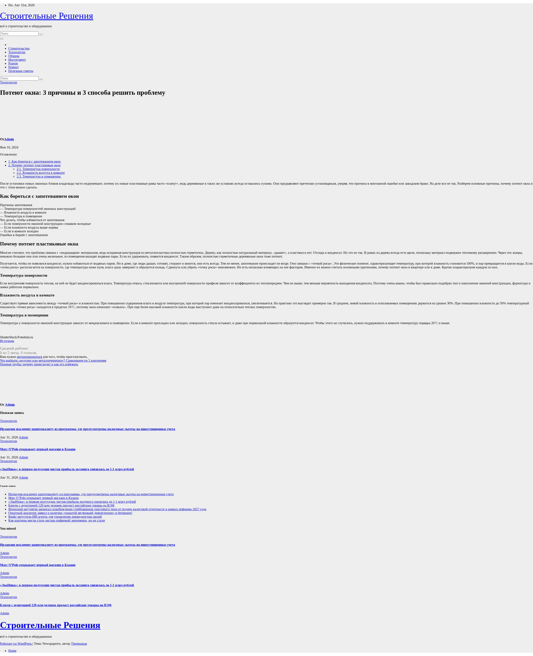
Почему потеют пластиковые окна (34, 165)
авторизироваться (29, 356)
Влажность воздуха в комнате (41, 172)
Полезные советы (20, 71)
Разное (13, 63)
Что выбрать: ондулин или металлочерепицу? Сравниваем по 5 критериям (53, 360)
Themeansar (79, 643)
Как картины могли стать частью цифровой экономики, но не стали (56, 520)
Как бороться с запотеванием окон (34, 161)
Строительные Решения (46, 16)
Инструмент (17, 59)
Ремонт (13, 67)
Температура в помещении (39, 176)
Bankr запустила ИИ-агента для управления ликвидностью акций (55, 516)
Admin (9, 139)
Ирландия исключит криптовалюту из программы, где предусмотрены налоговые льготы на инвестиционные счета (87, 429)
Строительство (19, 48)
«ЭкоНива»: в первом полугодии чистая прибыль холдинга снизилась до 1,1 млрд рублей (67, 469)
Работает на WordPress (16, 643)
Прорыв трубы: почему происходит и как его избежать (39, 364)
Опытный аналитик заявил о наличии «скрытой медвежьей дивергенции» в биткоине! (70, 513)
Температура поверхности (38, 169)
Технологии (16, 52)
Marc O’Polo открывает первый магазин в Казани (37, 449)
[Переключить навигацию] (1, 38)
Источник (7, 341)
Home (12, 650)
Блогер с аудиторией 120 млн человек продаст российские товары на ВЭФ (61, 505)
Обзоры (13, 56)
